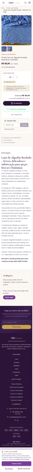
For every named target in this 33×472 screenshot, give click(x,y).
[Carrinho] (29, 3)
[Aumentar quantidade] (16, 77)
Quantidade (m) (8, 73)
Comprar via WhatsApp (18, 109)
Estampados (16, 372)
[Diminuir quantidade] (5, 77)
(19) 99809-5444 (17, 412)
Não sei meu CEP (9, 129)
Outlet (16, 375)
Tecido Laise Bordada (12, 8)
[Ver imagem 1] (4, 48)
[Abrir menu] (3, 3)
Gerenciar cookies (16, 400)
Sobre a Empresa (16, 384)
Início (2, 8)
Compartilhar (17, 114)
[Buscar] (25, 3)
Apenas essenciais (24, 468)
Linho (16, 359)
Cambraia (16, 362)
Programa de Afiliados (16, 397)
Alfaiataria (16, 365)
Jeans (16, 369)
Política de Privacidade (16, 387)
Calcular (24, 125)
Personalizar (9, 468)
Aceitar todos (16, 463)
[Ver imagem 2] (9, 48)
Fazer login (9, 297)
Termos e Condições (16, 394)
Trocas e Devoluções (16, 390)
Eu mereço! (18, 103)
